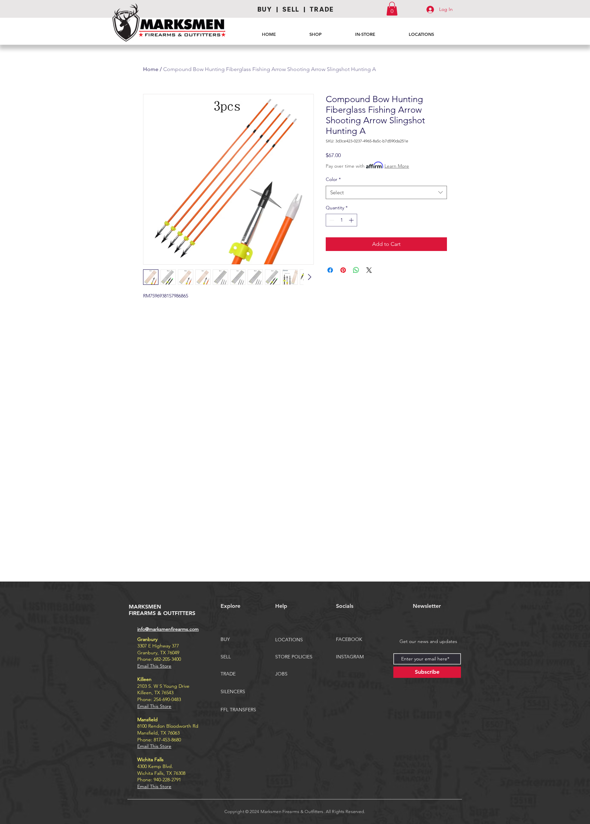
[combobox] (386, 192)
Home (150, 69)
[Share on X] (369, 270)
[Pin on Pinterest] (343, 270)
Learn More (396, 166)
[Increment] (352, 220)
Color (333, 179)
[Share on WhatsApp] (356, 270)
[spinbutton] (341, 220)
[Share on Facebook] (330, 270)
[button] (392, 9)
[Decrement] (331, 220)
